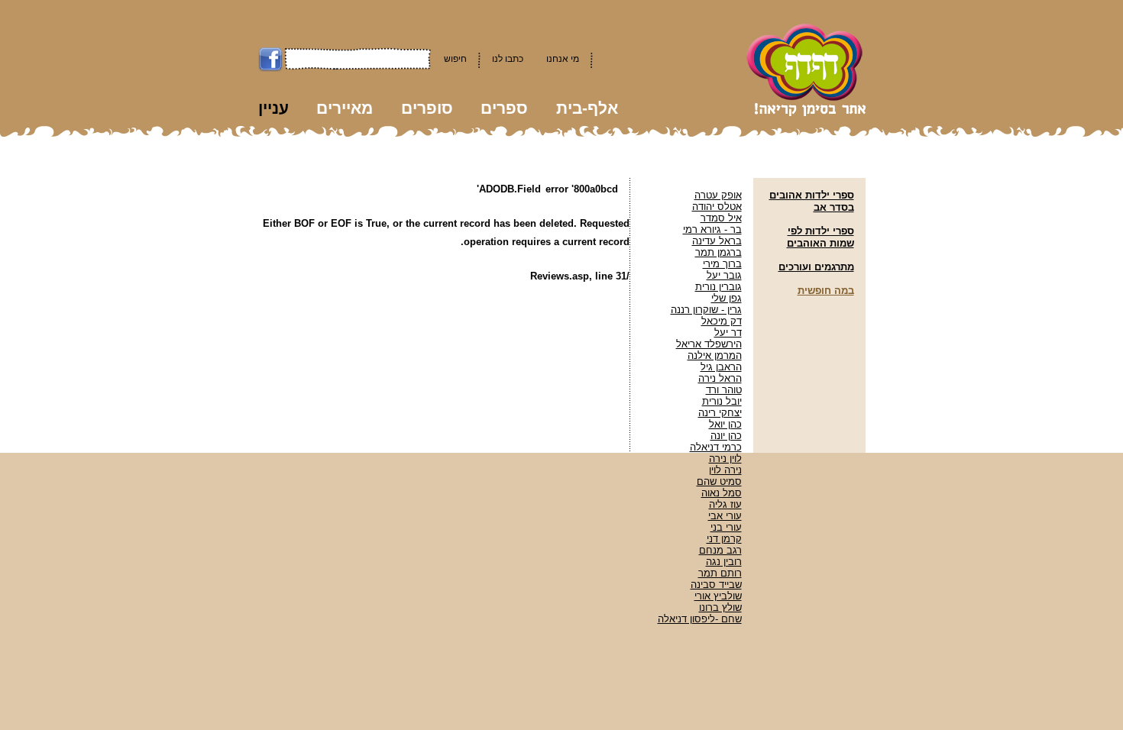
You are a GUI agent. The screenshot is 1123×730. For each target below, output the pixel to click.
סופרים (427, 108)
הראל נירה (720, 378)
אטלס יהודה (717, 206)
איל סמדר (721, 218)
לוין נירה (725, 458)
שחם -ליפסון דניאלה (700, 619)
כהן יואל (725, 424)
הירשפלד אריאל (709, 344)
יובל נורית (722, 401)
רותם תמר (720, 573)
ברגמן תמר (718, 252)
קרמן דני (724, 538)
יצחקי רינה (720, 412)
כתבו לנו (507, 58)
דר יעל (728, 332)
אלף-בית (587, 108)
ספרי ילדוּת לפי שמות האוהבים (820, 237)
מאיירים (344, 108)
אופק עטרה (718, 195)
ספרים (504, 108)
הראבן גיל (721, 367)
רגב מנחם (720, 550)
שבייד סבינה (716, 584)
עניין (273, 108)
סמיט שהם (719, 481)
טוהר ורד (724, 390)
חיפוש (455, 58)
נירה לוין (725, 470)
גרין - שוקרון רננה (706, 309)
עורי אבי (725, 516)
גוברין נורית (718, 286)
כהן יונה (726, 435)
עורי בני (726, 527)
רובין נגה (724, 561)
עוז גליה (725, 504)
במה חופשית (826, 290)
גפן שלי (726, 298)
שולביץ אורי (718, 596)
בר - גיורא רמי (712, 229)
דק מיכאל (721, 321)
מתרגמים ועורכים (816, 267)
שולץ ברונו (720, 607)
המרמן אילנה (715, 355)
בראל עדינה (717, 241)
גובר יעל (724, 275)
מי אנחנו (562, 58)
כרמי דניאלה (716, 447)
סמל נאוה (721, 493)
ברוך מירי (722, 264)
